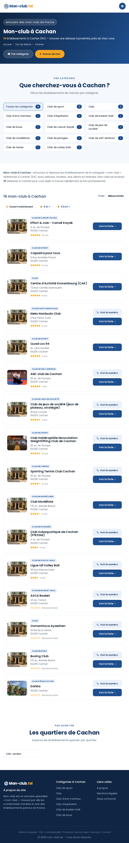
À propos (102, 788)
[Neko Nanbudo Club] (17, 317)
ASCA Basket (40, 595)
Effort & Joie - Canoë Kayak (51, 223)
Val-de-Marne (23, 44)
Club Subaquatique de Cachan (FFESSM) (54, 533)
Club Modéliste (41, 501)
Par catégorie (20, 54)
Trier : (102, 196)
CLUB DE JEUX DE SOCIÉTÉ (45, 399)
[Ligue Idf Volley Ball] (17, 568)
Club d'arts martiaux (68, 798)
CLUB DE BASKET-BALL (43, 590)
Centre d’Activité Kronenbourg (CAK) (58, 283)
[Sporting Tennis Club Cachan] (17, 474)
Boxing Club (39, 656)
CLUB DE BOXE (39, 651)
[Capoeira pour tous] (17, 256)
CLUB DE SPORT (40, 248)
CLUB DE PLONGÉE (41, 526)
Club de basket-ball (68, 809)
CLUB (35, 278)
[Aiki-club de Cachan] (17, 377)
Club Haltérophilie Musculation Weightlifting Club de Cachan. (54, 439)
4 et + (47, 206)
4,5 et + (65, 206)
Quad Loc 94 (39, 344)
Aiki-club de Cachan (46, 374)
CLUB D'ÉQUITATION (43, 681)
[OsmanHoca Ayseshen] (17, 629)
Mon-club (21, 6)
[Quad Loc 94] (17, 347)
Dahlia (35, 686)
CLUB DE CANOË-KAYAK (44, 217)
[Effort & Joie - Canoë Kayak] (17, 226)
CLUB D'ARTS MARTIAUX (45, 308)
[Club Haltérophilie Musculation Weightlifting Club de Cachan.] (17, 443)
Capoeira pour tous (45, 253)
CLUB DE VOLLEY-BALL (43, 560)
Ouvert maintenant (21, 206)
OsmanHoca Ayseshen (48, 626)
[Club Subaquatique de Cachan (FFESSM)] (17, 537)
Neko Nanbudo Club (45, 313)
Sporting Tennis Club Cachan (52, 471)
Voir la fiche (106, 226)
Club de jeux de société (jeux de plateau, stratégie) (54, 406)
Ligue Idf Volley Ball (44, 565)
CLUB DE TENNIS (40, 466)
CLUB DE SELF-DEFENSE (44, 369)
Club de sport (64, 788)
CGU (41, 832)
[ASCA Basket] (17, 599)
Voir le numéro (109, 312)
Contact (106, 832)
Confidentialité (53, 832)
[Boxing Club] (17, 659)
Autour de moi (51, 54)
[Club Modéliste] (17, 505)
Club (58, 793)
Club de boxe (64, 815)
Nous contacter (106, 798)
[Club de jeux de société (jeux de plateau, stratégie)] (17, 409)
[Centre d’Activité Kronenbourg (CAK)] (17, 286)
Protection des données (75, 832)
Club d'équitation (66, 804)
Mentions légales (107, 793)
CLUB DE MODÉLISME (42, 496)
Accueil (7, 44)
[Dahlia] (17, 688)
